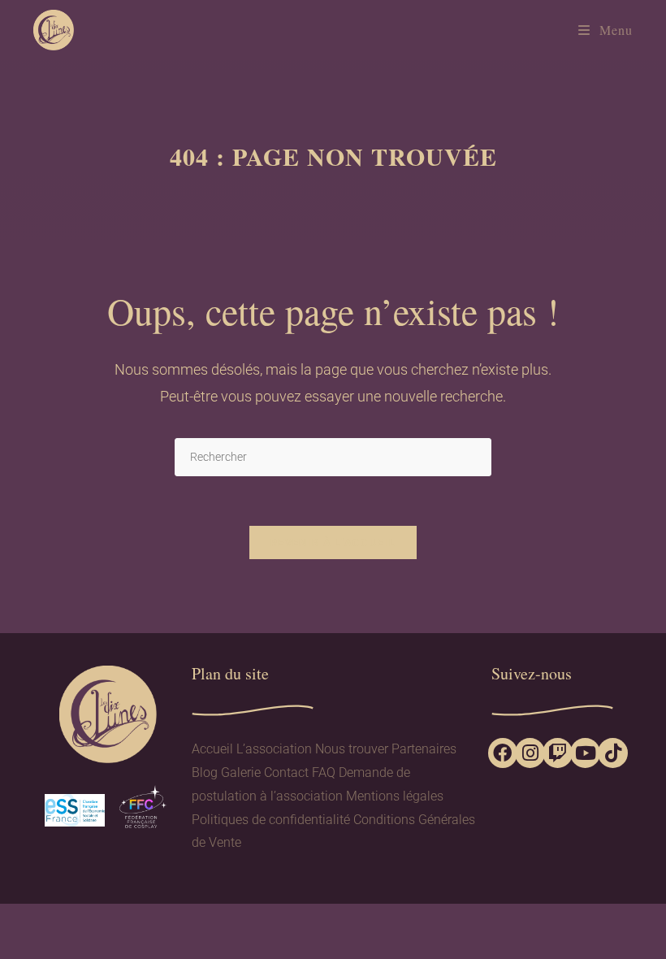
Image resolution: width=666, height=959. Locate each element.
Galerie (241, 772)
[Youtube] (585, 753)
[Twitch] (558, 753)
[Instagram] (530, 753)
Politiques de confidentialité (271, 819)
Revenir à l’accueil (333, 542)
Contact (286, 772)
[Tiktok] (613, 753)
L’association (274, 749)
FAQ (323, 772)
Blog (205, 772)
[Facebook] (503, 753)
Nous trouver (351, 749)
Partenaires (423, 749)
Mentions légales (394, 796)
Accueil (212, 749)
